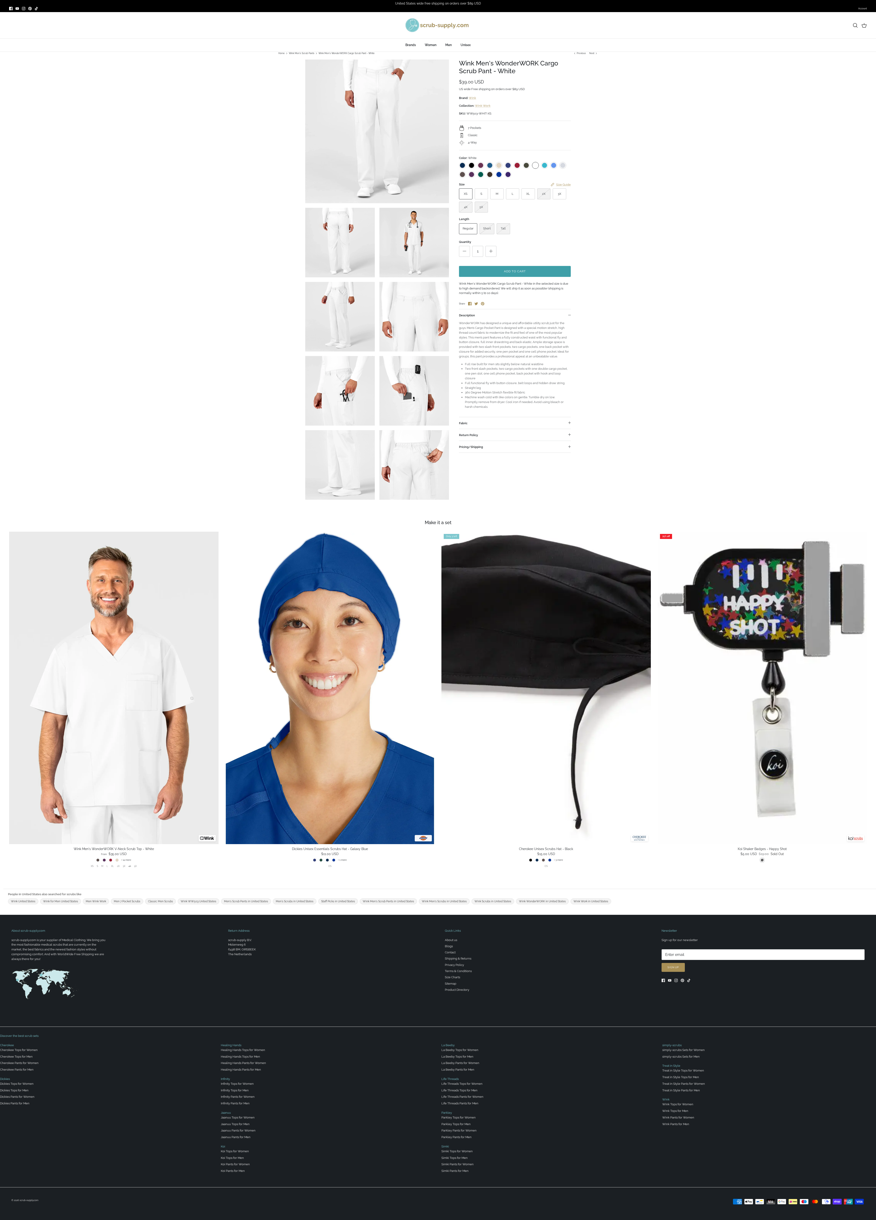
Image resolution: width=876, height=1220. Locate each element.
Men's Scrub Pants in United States (246, 901)
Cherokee (7, 1045)
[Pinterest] (30, 8)
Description (467, 315)
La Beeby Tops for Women (459, 1050)
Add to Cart (515, 271)
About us (451, 940)
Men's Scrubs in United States (294, 901)
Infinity (225, 1079)
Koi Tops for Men (232, 1158)
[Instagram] (23, 8)
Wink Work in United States (591, 901)
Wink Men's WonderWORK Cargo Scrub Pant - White (346, 53)
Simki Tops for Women (457, 1151)
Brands (410, 45)
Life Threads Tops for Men (459, 1090)
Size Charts (452, 977)
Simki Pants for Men (455, 1171)
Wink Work (482, 105)
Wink (472, 98)
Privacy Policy (454, 965)
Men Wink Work (96, 901)
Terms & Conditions (458, 971)
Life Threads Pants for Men (459, 1103)
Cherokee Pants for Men (17, 1069)
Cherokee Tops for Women (19, 1050)
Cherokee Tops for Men (16, 1056)
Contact (450, 952)
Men (448, 45)
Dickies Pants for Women (17, 1096)
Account (862, 8)
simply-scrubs (672, 1045)
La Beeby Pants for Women (460, 1063)
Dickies (5, 1079)
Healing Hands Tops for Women (243, 1050)
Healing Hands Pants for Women (243, 1063)
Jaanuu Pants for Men (235, 1137)
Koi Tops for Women (235, 1151)
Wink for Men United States (60, 901)
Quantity (465, 242)
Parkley (446, 1112)
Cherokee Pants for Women (19, 1063)
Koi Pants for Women (235, 1164)
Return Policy (468, 435)
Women (430, 45)
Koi (223, 1146)
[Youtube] (17, 8)
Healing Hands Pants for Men (241, 1069)
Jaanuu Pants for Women (238, 1130)
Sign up (673, 967)
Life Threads (450, 1079)
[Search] (855, 25)
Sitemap (450, 983)
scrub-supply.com (29, 1200)
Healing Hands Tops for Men (240, 1056)
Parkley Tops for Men (456, 1124)
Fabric (463, 423)
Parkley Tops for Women (458, 1117)
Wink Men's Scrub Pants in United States (388, 901)
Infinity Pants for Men (235, 1103)
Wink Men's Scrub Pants (301, 53)
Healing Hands (231, 1045)
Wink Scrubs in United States (492, 901)
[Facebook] (11, 8)
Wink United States (23, 901)
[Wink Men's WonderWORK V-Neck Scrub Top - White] (114, 688)
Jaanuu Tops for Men (235, 1124)
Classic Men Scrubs (160, 901)
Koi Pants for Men (233, 1171)
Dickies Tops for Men (14, 1090)
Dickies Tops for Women (17, 1083)
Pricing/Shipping (471, 447)
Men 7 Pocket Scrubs (127, 901)
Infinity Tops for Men (235, 1090)
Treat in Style (671, 1065)
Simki (445, 1146)
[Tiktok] (36, 8)
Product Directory (457, 989)
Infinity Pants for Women (238, 1096)
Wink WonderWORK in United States (542, 901)
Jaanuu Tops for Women (238, 1117)
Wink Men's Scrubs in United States (444, 901)
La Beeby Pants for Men (457, 1069)
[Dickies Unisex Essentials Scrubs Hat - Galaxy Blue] (330, 688)
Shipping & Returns (458, 958)
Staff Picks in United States (338, 901)
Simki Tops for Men (454, 1158)
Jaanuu (226, 1112)
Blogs (449, 946)
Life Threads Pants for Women (462, 1096)
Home (281, 53)
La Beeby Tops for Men (457, 1056)
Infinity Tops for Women (237, 1083)
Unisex (466, 45)
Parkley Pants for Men (456, 1137)
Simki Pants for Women (457, 1164)
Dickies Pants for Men (14, 1103)
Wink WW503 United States (198, 901)
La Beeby (448, 1045)
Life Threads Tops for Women (461, 1083)
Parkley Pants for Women (459, 1130)
